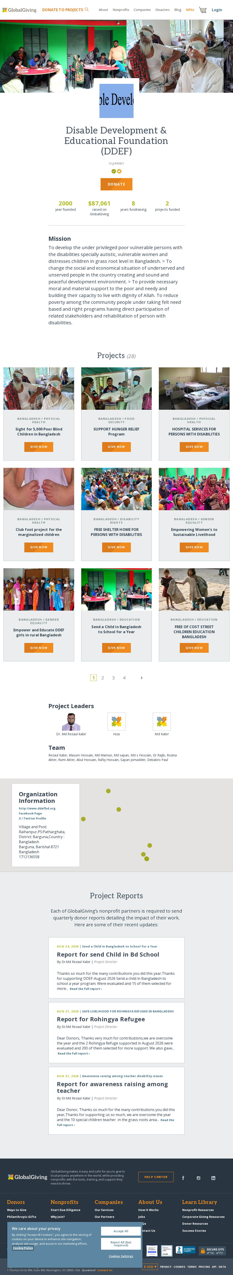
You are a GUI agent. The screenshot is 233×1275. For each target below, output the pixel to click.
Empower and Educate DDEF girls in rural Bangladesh (38, 632)
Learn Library (199, 1203)
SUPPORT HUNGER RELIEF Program (116, 432)
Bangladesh (29, 419)
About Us (150, 1203)
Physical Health (46, 420)
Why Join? (58, 1217)
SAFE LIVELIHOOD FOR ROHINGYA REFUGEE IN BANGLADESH (128, 1011)
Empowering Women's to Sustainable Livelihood (194, 532)
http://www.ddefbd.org (37, 808)
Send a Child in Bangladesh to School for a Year (116, 629)
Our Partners (104, 1217)
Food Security (121, 420)
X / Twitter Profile (32, 818)
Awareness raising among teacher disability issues (122, 1076)
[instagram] (198, 1177)
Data (222, 1266)
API (214, 1266)
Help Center (155, 1177)
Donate (62, 9)
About (103, 10)
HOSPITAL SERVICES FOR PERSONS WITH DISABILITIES (194, 432)
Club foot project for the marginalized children (39, 532)
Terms (192, 1266)
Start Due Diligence (65, 1210)
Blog (177, 10)
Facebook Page (30, 813)
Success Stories (194, 1231)
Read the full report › (86, 989)
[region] (74, 1245)
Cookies (179, 1266)
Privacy (166, 1266)
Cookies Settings (121, 1256)
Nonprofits (121, 10)
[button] (147, 859)
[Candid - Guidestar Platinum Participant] (168, 1251)
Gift (190, 10)
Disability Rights (124, 521)
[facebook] (183, 1177)
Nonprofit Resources (198, 1210)
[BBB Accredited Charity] (187, 1251)
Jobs (141, 1217)
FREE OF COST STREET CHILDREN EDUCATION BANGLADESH (194, 631)
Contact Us (146, 1231)
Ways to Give (16, 1210)
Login (217, 9)
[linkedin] (213, 1177)
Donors (16, 1203)
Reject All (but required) (121, 1243)
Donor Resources (195, 1223)
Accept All (121, 1231)
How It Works (148, 1210)
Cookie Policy (23, 1248)
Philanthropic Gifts (21, 1217)
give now (38, 447)
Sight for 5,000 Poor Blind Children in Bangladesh (38, 432)
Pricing (204, 1266)
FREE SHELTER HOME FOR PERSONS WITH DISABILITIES (116, 532)
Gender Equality (200, 521)
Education (130, 619)
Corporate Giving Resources (203, 1217)
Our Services (104, 1210)
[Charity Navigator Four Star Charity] (153, 1251)
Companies (142, 10)
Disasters (162, 10)
